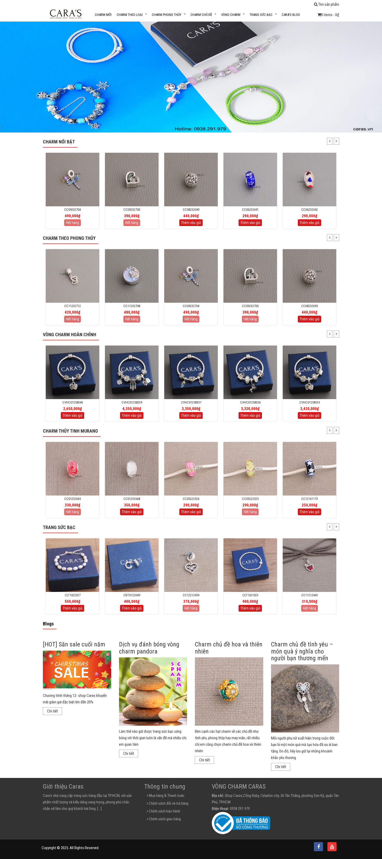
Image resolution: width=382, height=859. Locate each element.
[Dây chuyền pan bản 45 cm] (309, 565)
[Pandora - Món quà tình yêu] (72, 372)
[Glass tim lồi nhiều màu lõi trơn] (250, 179)
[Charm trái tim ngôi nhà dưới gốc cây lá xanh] (72, 179)
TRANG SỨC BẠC (59, 527)
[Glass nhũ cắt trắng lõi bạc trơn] (72, 468)
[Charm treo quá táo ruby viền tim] (250, 565)
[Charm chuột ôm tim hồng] (309, 275)
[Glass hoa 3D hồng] (132, 468)
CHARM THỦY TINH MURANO (70, 431)
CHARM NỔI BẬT (59, 141)
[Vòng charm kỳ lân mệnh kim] (191, 372)
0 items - (330, 14)
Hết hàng (72, 223)
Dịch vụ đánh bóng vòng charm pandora (149, 648)
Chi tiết (52, 711)
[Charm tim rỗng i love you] (309, 179)
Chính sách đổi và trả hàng (168, 803)
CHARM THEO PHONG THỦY (69, 238)
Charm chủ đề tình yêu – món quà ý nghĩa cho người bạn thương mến (302, 651)
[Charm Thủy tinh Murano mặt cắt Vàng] (309, 468)
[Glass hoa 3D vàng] (191, 468)
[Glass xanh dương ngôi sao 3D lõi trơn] (191, 179)
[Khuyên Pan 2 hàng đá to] (72, 565)
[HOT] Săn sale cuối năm (74, 644)
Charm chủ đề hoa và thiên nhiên (228, 648)
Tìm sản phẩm (328, 4)
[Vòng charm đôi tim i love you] (132, 372)
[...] (99, 808)
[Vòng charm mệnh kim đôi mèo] (250, 372)
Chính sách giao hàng (164, 819)
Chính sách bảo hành (164, 811)
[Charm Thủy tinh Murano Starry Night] (250, 468)
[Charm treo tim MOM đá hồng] (132, 565)
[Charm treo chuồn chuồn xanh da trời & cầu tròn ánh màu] (132, 275)
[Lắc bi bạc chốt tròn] (191, 565)
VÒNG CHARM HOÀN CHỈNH (69, 334)
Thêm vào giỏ (132, 223)
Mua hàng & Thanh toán (166, 795)
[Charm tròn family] (132, 179)
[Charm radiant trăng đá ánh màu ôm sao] (72, 275)
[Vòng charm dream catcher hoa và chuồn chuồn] (309, 372)
